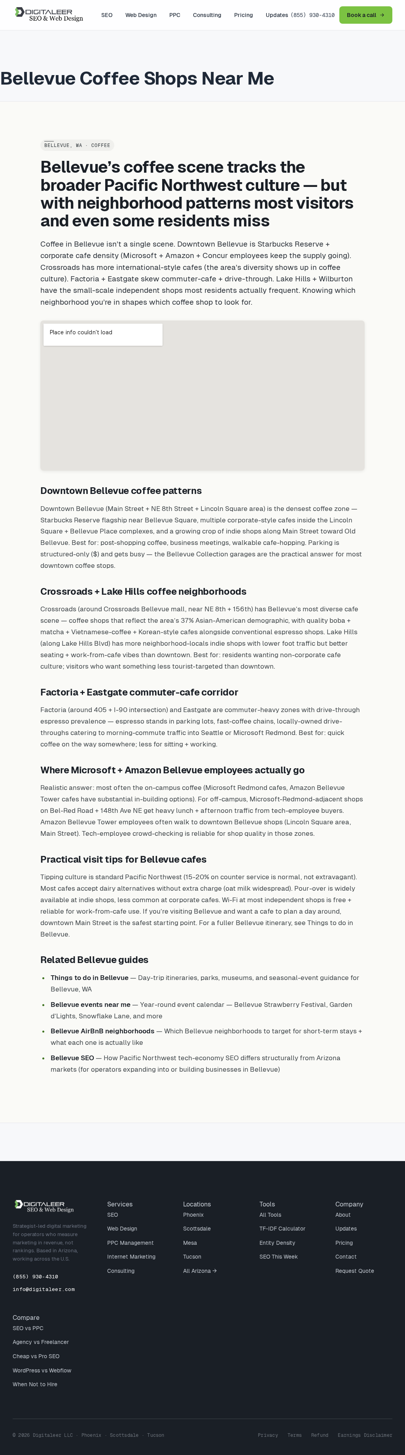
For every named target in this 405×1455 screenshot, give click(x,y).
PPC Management (130, 1243)
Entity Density (277, 1243)
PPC (174, 15)
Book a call (361, 15)
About (343, 1215)
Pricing (243, 15)
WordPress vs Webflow (42, 1370)
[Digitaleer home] (56, 15)
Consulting (207, 15)
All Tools (270, 1215)
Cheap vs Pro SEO (36, 1356)
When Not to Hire (35, 1384)
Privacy (268, 1435)
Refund (319, 1435)
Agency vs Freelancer (41, 1342)
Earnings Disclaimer (365, 1435)
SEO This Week (278, 1256)
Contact (346, 1256)
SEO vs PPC (28, 1328)
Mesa (190, 1243)
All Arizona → (200, 1271)
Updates (277, 15)
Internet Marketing (131, 1256)
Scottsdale (197, 1228)
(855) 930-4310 (312, 15)
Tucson (192, 1256)
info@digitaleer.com (44, 1289)
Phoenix (193, 1215)
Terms (295, 1435)
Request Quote (354, 1271)
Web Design (141, 15)
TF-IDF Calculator (282, 1228)
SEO (107, 15)
